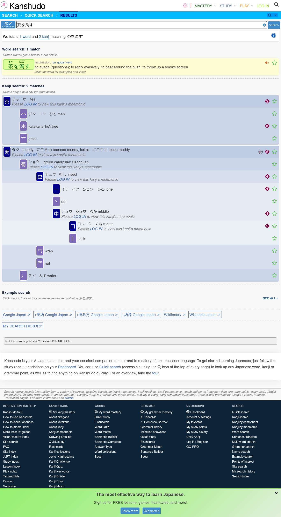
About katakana (59, 422)
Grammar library (151, 426)
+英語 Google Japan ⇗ (53, 314)
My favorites (194, 422)
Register (202, 441)
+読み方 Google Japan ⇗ (97, 314)
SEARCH (10, 15)
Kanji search (240, 417)
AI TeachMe (148, 417)
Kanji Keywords (59, 471)
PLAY (244, 5)
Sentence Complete (108, 441)
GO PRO (192, 446)
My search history (243, 471)
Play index (10, 471)
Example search (242, 456)
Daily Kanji (193, 436)
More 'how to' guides (16, 431)
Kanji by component (245, 422)
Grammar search (243, 446)
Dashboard (67, 366)
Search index (240, 476)
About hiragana (59, 417)
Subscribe (9, 486)
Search (274, 25)
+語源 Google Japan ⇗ (141, 314)
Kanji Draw (56, 481)
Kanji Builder (57, 476)
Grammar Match (151, 446)
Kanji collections (59, 451)
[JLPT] (191, 5)
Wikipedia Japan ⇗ (205, 314)
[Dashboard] (185, 5)
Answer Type (103, 446)
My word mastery (109, 412)
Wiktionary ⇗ (174, 314)
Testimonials (11, 476)
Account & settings (198, 417)
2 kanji (44, 36)
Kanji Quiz (56, 466)
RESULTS (68, 15)
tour (155, 372)
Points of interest (243, 461)
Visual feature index (16, 436)
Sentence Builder (106, 436)
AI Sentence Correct (153, 422)
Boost (98, 456)
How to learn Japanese (18, 422)
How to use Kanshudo (17, 417)
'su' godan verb (62, 62)
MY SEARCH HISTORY (22, 325)
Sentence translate (244, 436)
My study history (197, 431)
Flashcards (56, 446)
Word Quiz (102, 426)
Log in (190, 441)
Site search (10, 441)
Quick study (56, 441)
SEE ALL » (270, 298)
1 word (25, 36)
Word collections (105, 451)
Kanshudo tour (12, 412)
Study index (11, 461)
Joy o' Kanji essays (61, 456)
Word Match (103, 431)
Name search (241, 451)
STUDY (226, 5)
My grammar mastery (158, 412)
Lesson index (11, 466)
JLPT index (10, 456)
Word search (240, 431)
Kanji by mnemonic (244, 426)
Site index (9, 451)
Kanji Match (56, 486)
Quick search (110, 366)
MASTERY (203, 5)
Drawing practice (60, 436)
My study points (196, 426)
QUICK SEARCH (39, 15)
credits (69, 397)
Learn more (130, 511)
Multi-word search (243, 441)
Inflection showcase (153, 431)
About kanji (56, 426)
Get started (151, 511)
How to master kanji (16, 426)
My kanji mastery (63, 412)
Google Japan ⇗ (16, 314)
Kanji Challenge (59, 461)
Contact (8, 481)
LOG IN (263, 5)
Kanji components (60, 431)
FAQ (6, 446)
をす (19, 64)
